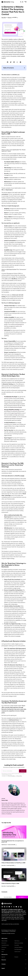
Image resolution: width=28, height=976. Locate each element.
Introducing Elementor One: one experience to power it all (13, 841)
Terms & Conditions (11, 776)
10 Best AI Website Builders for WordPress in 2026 (13, 862)
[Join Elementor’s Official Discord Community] (9, 906)
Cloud (15, 413)
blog (12, 2)
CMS (6, 278)
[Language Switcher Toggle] (22, 2)
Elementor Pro (10, 396)
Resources (10, 17)
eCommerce (19, 324)
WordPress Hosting (14, 409)
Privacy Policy (19, 776)
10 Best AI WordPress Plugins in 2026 (10, 883)
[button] (25, 2)
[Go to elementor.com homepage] (6, 2)
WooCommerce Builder (16, 407)
